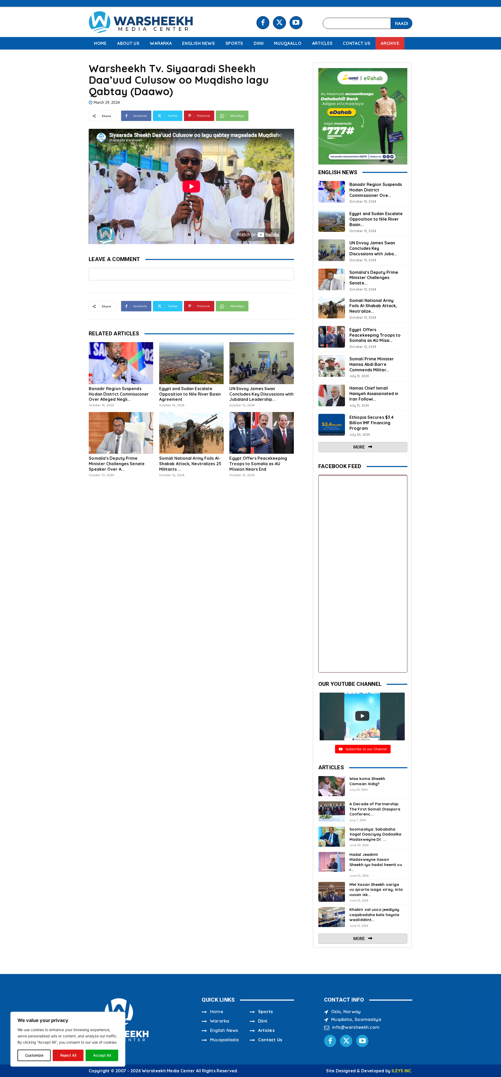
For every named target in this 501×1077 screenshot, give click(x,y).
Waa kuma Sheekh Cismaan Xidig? (367, 781)
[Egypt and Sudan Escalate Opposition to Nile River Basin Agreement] (191, 363)
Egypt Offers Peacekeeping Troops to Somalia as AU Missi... (375, 335)
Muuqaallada (224, 1039)
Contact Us (270, 1039)
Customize (34, 1055)
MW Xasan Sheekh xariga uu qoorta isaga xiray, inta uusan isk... (376, 889)
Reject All (68, 1055)
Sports (265, 1011)
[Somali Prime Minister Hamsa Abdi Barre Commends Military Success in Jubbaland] (331, 366)
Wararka (219, 1021)
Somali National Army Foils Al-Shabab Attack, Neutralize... (373, 306)
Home (216, 1011)
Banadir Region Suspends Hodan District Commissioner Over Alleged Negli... (119, 394)
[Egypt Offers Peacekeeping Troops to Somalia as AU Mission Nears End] (261, 433)
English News (224, 1030)
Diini (262, 1021)
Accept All (102, 1055)
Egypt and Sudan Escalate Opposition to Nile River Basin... (376, 219)
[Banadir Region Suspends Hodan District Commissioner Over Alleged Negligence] (121, 363)
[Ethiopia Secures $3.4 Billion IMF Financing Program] (331, 424)
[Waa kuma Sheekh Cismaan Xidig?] (331, 786)
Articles (266, 1030)
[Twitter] (279, 22)
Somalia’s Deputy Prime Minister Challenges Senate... (373, 278)
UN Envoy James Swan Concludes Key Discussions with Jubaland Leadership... (261, 394)
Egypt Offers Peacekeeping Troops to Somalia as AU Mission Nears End (258, 464)
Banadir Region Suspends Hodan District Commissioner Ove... (375, 190)
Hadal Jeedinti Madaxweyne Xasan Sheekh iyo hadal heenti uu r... (375, 862)
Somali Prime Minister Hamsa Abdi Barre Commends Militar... (371, 364)
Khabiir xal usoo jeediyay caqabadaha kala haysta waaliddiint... (374, 914)
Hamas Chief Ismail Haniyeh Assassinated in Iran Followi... (373, 393)
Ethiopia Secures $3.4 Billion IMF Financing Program (371, 423)
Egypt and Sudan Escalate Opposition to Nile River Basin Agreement (190, 394)
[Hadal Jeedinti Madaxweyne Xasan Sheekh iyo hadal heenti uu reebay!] (331, 862)
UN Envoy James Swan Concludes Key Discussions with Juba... (373, 248)
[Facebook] (263, 22)
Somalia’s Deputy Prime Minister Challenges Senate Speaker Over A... (117, 464)
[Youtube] (296, 22)
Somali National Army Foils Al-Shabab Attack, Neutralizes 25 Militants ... (190, 464)
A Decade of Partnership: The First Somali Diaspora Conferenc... (375, 808)
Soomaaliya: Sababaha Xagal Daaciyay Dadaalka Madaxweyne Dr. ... (375, 834)
